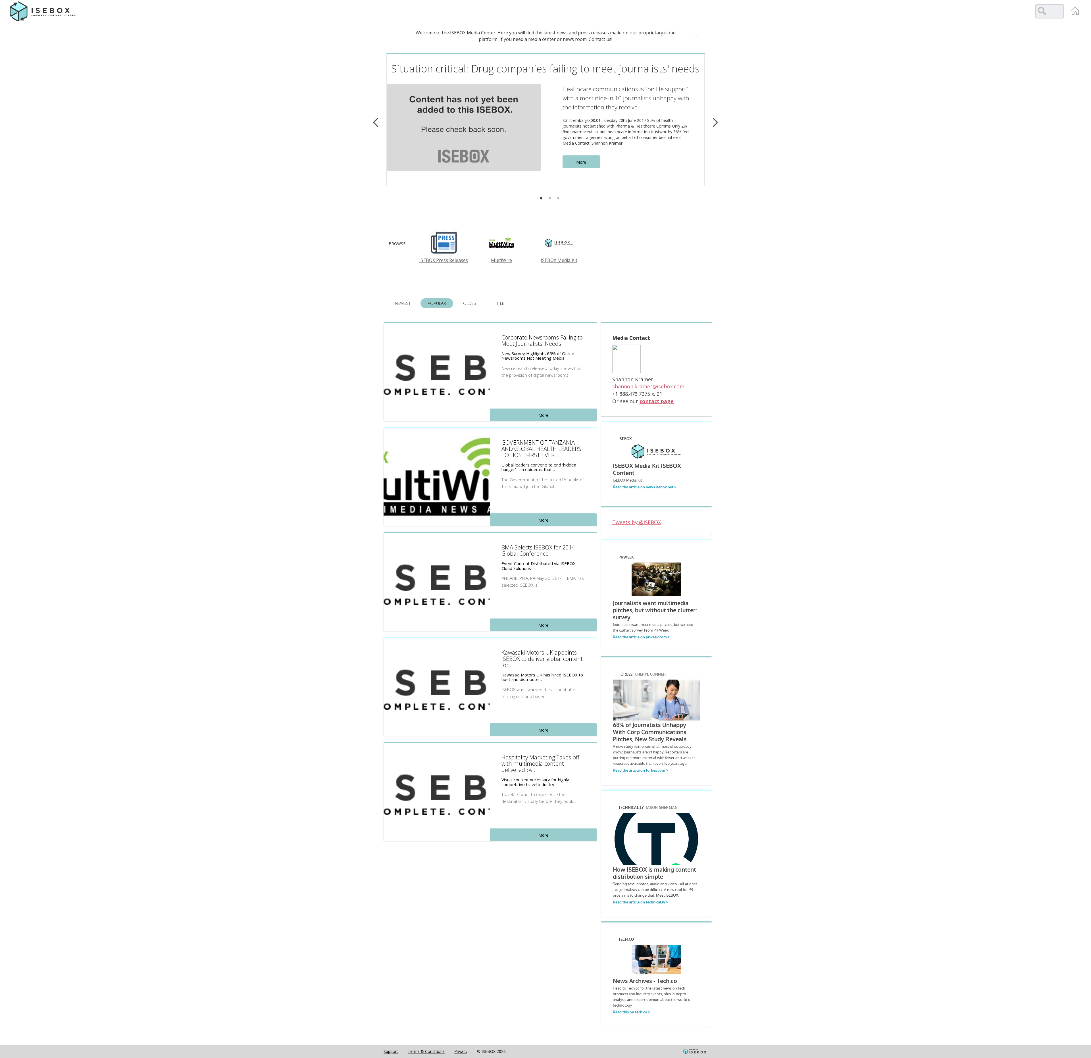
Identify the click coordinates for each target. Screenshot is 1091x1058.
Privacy (460, 1051)
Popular (437, 303)
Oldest (470, 303)
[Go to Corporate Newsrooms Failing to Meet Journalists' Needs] (437, 371)
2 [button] (550, 198)
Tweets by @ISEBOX (636, 522)
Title (499, 303)
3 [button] (558, 198)
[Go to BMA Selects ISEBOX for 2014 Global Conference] (437, 581)
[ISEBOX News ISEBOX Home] (44, 11)
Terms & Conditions (426, 1051)
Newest (403, 303)
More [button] (581, 162)
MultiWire (501, 260)
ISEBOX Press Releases (443, 260)
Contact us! (600, 39)
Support (391, 1051)
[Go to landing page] (1075, 10)
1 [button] (541, 198)
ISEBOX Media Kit (559, 260)
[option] (545, 119)
